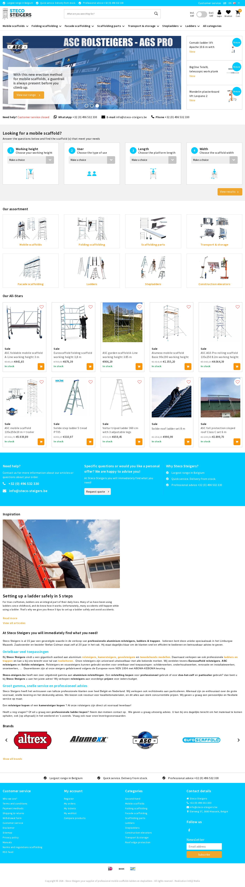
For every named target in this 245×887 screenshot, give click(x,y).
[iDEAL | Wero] (111, 870)
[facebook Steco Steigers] (189, 830)
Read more (10, 618)
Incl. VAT (192, 14)
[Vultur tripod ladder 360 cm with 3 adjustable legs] (122, 397)
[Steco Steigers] (17, 13)
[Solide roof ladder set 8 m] (171, 397)
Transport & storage (137, 837)
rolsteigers (89, 657)
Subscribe (204, 854)
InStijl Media (193, 881)
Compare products (75, 818)
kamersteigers (107, 657)
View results (228, 191)
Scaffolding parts (135, 818)
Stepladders (132, 827)
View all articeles (14, 623)
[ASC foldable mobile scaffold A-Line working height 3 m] (24, 322)
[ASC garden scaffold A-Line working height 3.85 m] (122, 322)
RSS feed (8, 852)
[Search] (156, 13)
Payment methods (13, 808)
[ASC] (145, 740)
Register (69, 798)
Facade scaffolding (136, 813)
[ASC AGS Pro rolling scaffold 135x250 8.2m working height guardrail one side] (220, 322)
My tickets (70, 808)
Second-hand (132, 798)
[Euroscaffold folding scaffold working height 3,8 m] (73, 322)
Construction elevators (138, 832)
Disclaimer (9, 827)
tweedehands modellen (155, 657)
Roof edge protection (137, 842)
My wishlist (70, 813)
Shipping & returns (13, 813)
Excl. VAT (211, 14)
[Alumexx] (89, 740)
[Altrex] (33, 740)
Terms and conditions (15, 803)
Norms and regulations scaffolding (23, 847)
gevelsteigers (126, 657)
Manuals (7, 842)
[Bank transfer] (122, 870)
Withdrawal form (12, 818)
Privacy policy (11, 837)
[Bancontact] (133, 870)
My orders (70, 803)
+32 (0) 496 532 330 (84, 117)
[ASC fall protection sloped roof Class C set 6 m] (220, 397)
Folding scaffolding (136, 808)
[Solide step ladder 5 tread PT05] (73, 397)
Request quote (95, 491)
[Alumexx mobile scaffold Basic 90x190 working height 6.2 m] (171, 322)
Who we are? (10, 798)
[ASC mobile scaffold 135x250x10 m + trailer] (24, 397)
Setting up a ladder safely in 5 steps (38, 596)
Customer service (209, 3)
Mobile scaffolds (135, 803)
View (192, 51)
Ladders (130, 823)
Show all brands (12, 758)
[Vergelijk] (225, 3)
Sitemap (7, 832)
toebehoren (65, 660)
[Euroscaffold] (201, 740)
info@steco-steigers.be (131, 117)
